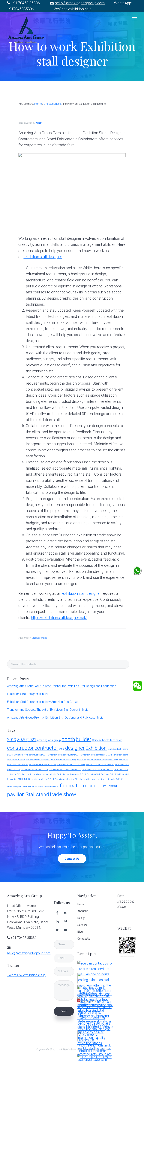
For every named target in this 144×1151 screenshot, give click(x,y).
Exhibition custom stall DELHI (100, 764)
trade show (63, 794)
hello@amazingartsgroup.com (80, 3)
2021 (31, 739)
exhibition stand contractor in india (98, 779)
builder (83, 739)
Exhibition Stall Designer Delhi (101, 774)
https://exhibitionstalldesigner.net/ (59, 617)
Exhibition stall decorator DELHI (71, 774)
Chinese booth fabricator (107, 740)
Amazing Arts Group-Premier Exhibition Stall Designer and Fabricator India (55, 717)
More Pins (88, 1001)
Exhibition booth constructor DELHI (64, 755)
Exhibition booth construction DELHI (30, 755)
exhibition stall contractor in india (39, 774)
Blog (80, 931)
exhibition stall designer (42, 256)
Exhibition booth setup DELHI (42, 764)
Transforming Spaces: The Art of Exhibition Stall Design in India (47, 709)
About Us (82, 911)
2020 (22, 739)
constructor (20, 748)
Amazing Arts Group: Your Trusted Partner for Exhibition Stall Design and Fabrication (61, 686)
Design (81, 918)
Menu (134, 19)
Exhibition (96, 748)
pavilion (16, 794)
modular (92, 786)
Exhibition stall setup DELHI (68, 779)
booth (68, 739)
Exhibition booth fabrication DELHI (102, 760)
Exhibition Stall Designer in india (27, 694)
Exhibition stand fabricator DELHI (43, 787)
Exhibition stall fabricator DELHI (39, 779)
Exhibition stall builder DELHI (34, 769)
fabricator (71, 786)
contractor (46, 748)
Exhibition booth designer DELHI (71, 760)
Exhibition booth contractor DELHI (96, 755)
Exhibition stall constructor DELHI (97, 769)
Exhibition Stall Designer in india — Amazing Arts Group (42, 702)
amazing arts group (49, 740)
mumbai (110, 786)
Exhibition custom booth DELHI (70, 764)
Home (81, 904)
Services (82, 925)
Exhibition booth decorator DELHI (41, 760)
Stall (30, 794)
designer (75, 748)
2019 (11, 739)
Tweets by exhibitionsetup (26, 975)
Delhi (61, 748)
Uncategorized (39, 637)
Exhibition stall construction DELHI (65, 769)
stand (42, 794)
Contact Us (72, 858)
